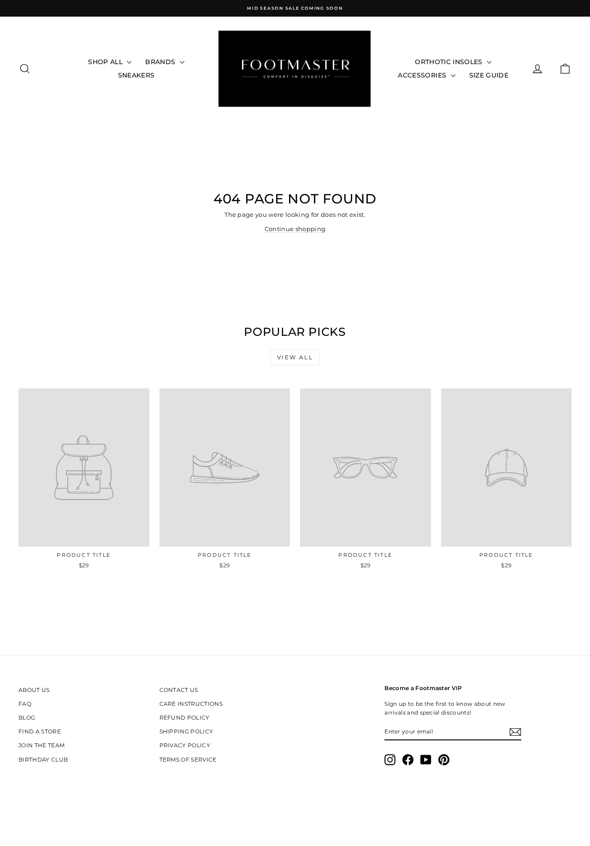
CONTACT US (178, 689)
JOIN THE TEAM (41, 745)
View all (295, 357)
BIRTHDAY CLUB (43, 759)
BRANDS (161, 62)
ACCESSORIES (423, 75)
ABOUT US (34, 689)
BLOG (26, 717)
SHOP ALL (106, 62)
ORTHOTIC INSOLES (449, 62)
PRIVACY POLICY (185, 745)
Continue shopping (295, 228)
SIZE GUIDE (489, 75)
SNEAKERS (136, 75)
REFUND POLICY (184, 717)
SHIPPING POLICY (186, 731)
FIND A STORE (39, 731)
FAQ (24, 703)
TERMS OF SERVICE (188, 759)
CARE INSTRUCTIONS (191, 703)
